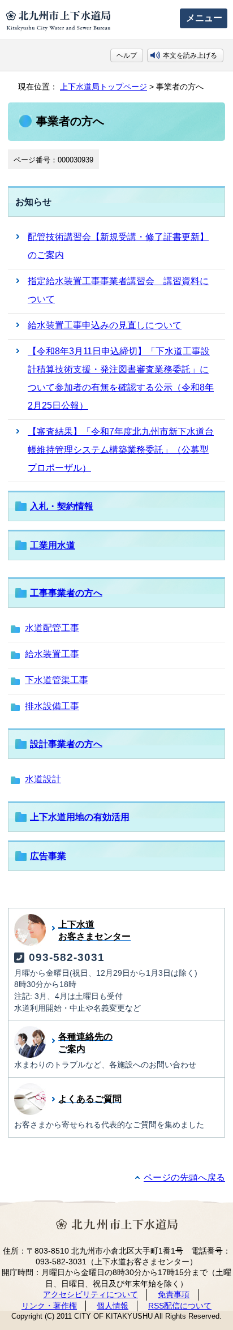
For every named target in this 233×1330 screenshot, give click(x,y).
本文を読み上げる (190, 55)
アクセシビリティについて (90, 1294)
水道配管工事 (52, 628)
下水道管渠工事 (56, 680)
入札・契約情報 (61, 506)
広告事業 (48, 856)
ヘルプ (126, 55)
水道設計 (43, 779)
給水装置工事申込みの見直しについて (105, 325)
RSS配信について (180, 1305)
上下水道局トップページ (103, 86)
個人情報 (112, 1305)
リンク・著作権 (49, 1305)
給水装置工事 (52, 654)
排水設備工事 (52, 706)
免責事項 (173, 1294)
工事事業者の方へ (66, 593)
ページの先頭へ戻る (184, 1177)
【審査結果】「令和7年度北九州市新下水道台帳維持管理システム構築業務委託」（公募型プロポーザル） (121, 450)
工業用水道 (52, 545)
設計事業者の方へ (66, 744)
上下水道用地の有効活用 (80, 817)
